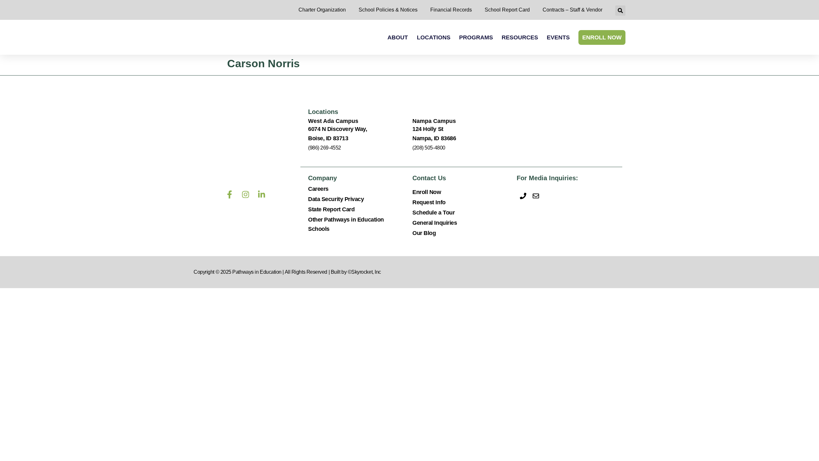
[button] (620, 10)
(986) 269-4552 (324, 147)
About (397, 37)
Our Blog (424, 233)
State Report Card (331, 209)
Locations (433, 37)
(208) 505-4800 (428, 147)
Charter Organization (322, 9)
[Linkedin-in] (261, 194)
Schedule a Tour (433, 212)
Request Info (429, 202)
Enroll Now (602, 37)
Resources (520, 37)
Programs (476, 37)
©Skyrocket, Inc (364, 272)
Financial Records (451, 9)
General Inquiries (434, 223)
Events (558, 37)
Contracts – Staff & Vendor (572, 9)
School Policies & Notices (388, 9)
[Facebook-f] (229, 194)
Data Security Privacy (336, 199)
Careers (318, 189)
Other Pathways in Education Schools (346, 224)
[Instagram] (245, 194)
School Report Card (507, 9)
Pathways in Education (257, 272)
